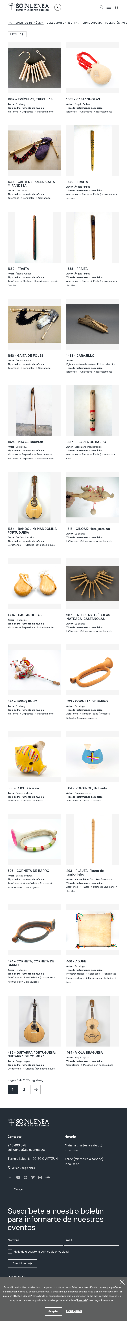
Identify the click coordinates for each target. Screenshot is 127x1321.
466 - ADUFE (76, 961)
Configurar (74, 1311)
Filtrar (13, 34)
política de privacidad (55, 1251)
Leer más (82, 1300)
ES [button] (116, 7)
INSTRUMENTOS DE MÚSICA (26, 22)
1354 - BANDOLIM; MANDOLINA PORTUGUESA (32, 531)
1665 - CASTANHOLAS (83, 99)
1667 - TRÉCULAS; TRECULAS (30, 99)
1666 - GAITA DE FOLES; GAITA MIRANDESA (31, 184)
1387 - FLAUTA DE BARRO (86, 442)
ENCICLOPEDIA (92, 22)
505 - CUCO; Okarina (23, 788)
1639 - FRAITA (18, 269)
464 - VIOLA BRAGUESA (84, 1053)
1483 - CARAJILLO (80, 356)
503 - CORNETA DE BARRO (28, 871)
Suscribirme (19, 1263)
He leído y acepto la (41, 1251)
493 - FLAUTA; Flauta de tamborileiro (85, 872)
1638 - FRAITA (77, 269)
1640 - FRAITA (77, 182)
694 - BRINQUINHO (22, 701)
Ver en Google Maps (23, 1168)
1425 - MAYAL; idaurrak (25, 442)
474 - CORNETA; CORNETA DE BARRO (31, 963)
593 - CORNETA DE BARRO (87, 701)
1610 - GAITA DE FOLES (25, 356)
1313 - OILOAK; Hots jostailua (88, 529)
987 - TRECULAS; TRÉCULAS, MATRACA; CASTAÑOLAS (88, 617)
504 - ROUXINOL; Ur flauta (86, 788)
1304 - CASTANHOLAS (25, 615)
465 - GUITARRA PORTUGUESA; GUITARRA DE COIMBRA (32, 1054)
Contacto (20, 1189)
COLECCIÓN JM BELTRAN (63, 22)
